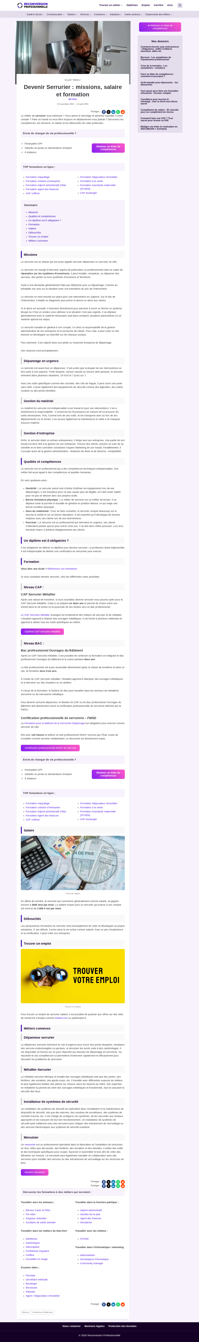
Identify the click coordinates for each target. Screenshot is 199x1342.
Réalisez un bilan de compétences (160, 27)
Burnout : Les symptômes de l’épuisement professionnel (156, 58)
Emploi (146, 5)
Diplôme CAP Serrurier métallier (42, 631)
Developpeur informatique (94, 1259)
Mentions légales (94, 1326)
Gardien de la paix (90, 1214)
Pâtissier (30, 1291)
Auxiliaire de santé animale (41, 1222)
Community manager (91, 1263)
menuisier (30, 1144)
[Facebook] (104, 112)
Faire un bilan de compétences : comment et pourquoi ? (157, 75)
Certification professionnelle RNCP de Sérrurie (50, 748)
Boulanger (31, 1283)
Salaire (32, 228)
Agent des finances (90, 1218)
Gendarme (86, 1222)
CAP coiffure (33, 193)
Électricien (31, 1287)
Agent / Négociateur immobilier (43, 1295)
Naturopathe (32, 1247)
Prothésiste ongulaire (37, 1251)
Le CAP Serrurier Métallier (35, 615)
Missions (33, 212)
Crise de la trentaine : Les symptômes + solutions (154, 67)
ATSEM (84, 1238)
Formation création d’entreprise (43, 181)
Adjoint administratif (91, 1210)
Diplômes (132, 5)
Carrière (158, 5)
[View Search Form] (179, 5)
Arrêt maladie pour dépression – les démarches (159, 84)
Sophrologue (33, 1243)
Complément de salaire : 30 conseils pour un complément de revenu (159, 111)
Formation (34, 224)
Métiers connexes (38, 240)
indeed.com (61, 1018)
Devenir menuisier (35, 1172)
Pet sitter (31, 1214)
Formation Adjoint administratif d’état (46, 185)
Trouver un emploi (38, 236)
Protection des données (122, 1326)
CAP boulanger (88, 193)
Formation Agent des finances (42, 189)
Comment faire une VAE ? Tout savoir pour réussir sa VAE (157, 119)
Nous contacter (72, 1326)
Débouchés (34, 232)
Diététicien (31, 1238)
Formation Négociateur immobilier (99, 177)
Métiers (72, 99)
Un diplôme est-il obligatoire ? (45, 220)
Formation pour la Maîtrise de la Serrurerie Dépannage (54, 723)
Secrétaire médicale (37, 1279)
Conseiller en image (37, 1259)
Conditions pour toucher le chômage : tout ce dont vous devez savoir (159, 101)
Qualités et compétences (42, 216)
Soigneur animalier (36, 1218)
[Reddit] (123, 112)
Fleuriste (30, 1275)
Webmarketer (87, 1255)
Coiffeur (30, 1255)
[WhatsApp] (118, 112)
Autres (25, 1312)
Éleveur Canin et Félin (38, 1210)
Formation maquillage (38, 177)
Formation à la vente (91, 181)
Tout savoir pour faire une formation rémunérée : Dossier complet (159, 92)
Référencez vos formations (62, 568)
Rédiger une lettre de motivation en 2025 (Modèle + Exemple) (159, 128)
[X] (109, 112)
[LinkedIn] (113, 112)
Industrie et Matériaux (42, 1312)
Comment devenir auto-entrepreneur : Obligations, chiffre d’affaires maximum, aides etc (160, 49)
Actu (170, 5)
